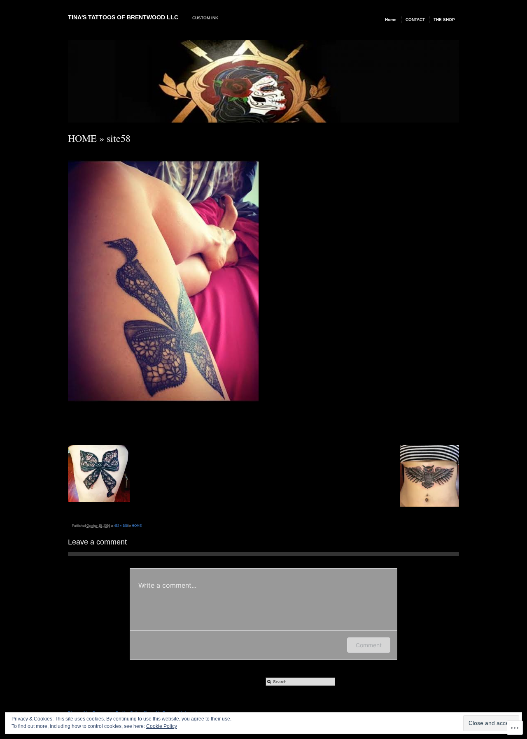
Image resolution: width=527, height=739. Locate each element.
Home (390, 19)
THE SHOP (444, 19)
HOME (82, 138)
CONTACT (415, 19)
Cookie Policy (161, 726)
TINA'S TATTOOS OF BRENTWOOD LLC (123, 17)
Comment (369, 645)
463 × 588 (121, 526)
